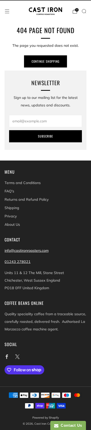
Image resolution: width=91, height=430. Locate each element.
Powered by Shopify (45, 417)
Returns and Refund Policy (27, 199)
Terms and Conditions (23, 182)
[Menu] (7, 11)
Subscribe (45, 136)
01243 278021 (18, 261)
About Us (12, 224)
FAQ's (9, 191)
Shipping (12, 208)
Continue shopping (45, 61)
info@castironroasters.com (27, 250)
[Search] (83, 11)
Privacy (11, 216)
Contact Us (70, 425)
